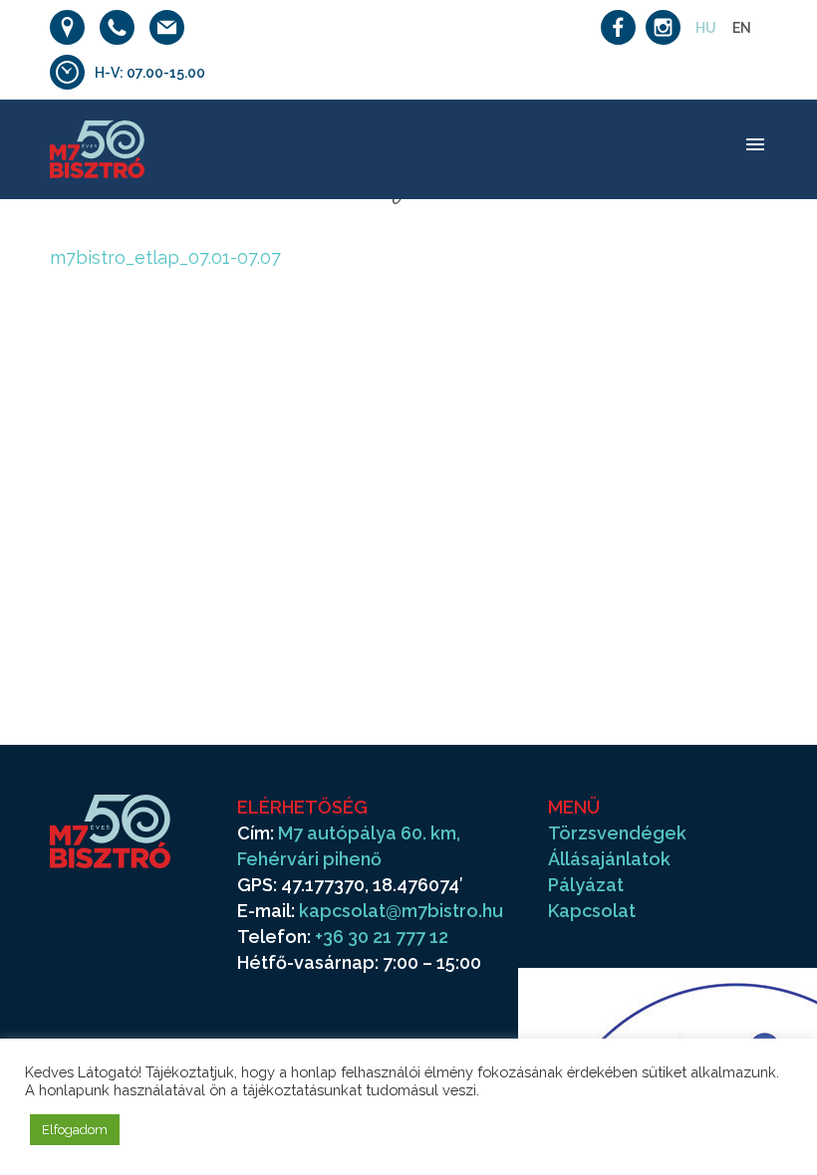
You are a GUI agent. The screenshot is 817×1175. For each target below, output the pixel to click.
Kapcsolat (592, 910)
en (741, 28)
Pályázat (586, 884)
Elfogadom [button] (75, 1129)
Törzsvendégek (617, 832)
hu (705, 28)
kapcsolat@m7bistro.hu (401, 910)
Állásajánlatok (609, 858)
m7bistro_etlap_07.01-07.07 (165, 257)
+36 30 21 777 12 (381, 936)
